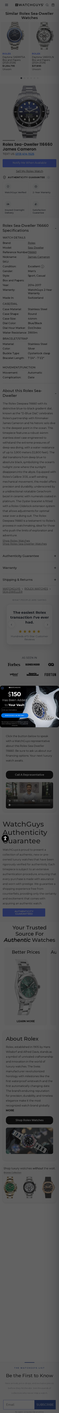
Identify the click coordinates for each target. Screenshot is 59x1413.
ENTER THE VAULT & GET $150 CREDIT (14, 715)
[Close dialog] (2, 688)
